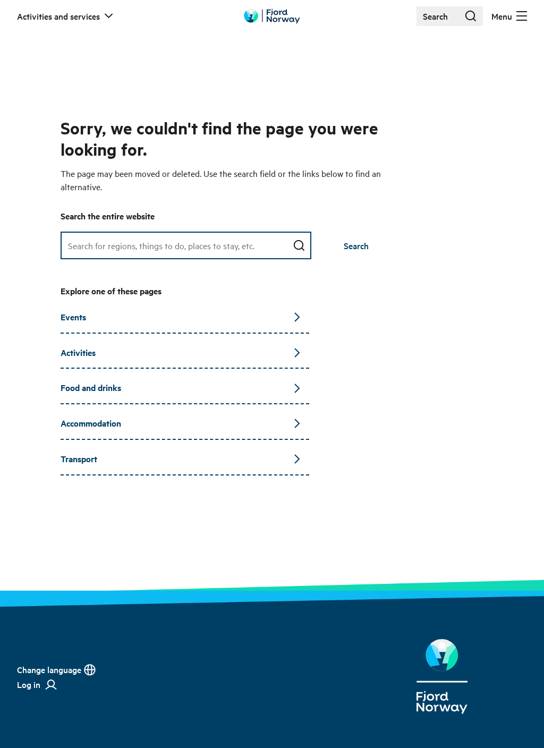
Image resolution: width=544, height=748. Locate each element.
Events (73, 317)
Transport (79, 459)
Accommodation (91, 423)
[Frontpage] (442, 676)
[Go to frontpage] (272, 16)
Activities (78, 352)
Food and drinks (91, 387)
